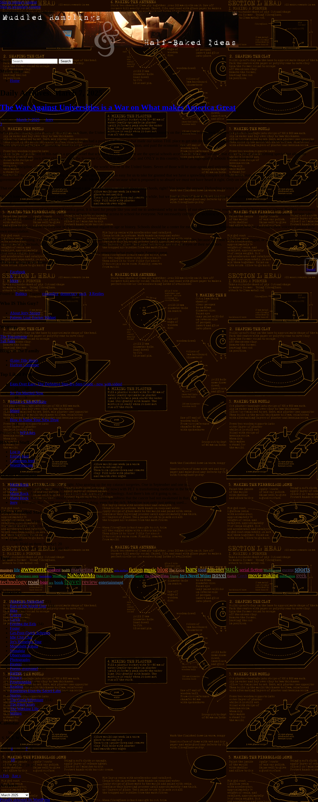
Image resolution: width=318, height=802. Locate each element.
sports (302, 569)
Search (5, 61)
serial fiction (251, 569)
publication (287, 576)
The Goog (177, 570)
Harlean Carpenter (24, 365)
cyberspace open (27, 576)
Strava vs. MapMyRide (28, 402)
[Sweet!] (306, 262)
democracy (68, 294)
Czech (242, 576)
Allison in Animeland (26, 601)
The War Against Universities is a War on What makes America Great (118, 107)
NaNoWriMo (81, 575)
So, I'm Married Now (26, 393)
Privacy (16, 677)
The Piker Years (22, 704)
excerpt (288, 570)
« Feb (4, 776)
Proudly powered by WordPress (25, 800)
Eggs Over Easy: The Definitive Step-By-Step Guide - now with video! (66, 384)
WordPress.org (21, 465)
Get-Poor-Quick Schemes (30, 633)
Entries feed (19, 456)
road (33, 581)
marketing (82, 569)
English (231, 576)
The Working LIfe (24, 709)
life (17, 570)
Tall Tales (7, 341)
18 (13, 760)
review (90, 582)
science (7, 575)
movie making (263, 575)
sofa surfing (121, 570)
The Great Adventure (26, 700)
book (58, 582)
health (66, 570)
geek (301, 575)
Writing (16, 713)
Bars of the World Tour (28, 606)
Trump (174, 576)
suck (82, 294)
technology (13, 582)
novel (219, 575)
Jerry (49, 119)
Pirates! (16, 664)
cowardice (50, 294)
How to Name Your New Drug (34, 420)
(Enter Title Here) (24, 360)
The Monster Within (157, 576)
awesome (33, 569)
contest (54, 569)
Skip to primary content (18, 2)
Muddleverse (272, 570)
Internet (215, 570)
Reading (16, 686)
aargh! (139, 576)
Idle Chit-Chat (21, 637)
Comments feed (22, 461)
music (150, 570)
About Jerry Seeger (25, 313)
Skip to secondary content (20, 6)
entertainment (111, 582)
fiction (136, 570)
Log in (15, 452)
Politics (21, 294)
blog (162, 569)
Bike (13, 610)
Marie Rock (19, 484)
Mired (14, 411)
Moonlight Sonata (24, 646)
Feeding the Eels (23, 624)
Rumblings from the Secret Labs (35, 691)
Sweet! (311, 269)
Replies (96, 294)
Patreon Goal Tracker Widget (33, 317)
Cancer (15, 615)
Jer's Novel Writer (195, 575)
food (202, 569)
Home (15, 80)
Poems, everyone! (24, 668)
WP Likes (27, 433)
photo (129, 575)
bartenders (45, 576)
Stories (15, 695)
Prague (103, 569)
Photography (20, 659)
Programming (20, 682)
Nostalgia (17, 651)
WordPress (59, 576)
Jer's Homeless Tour (25, 642)
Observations (20, 655)
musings (6, 570)
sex (51, 582)
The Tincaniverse (13, 336)
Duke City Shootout (109, 576)
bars (191, 569)
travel (72, 581)
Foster (15, 628)
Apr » (16, 776)
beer (44, 582)
